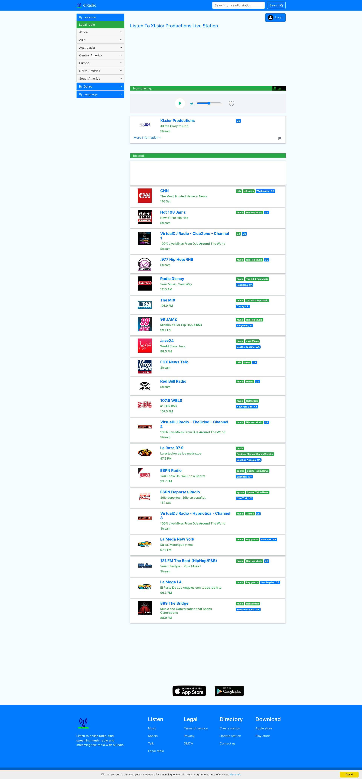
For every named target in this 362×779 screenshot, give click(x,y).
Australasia (87, 47)
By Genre (85, 86)
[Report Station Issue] (280, 138)
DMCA (188, 743)
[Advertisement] (99, 159)
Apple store (263, 728)
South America (89, 78)
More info (235, 774)
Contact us (227, 743)
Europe (84, 63)
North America (89, 71)
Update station (230, 736)
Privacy (189, 736)
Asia (82, 40)
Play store (262, 736)
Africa (83, 32)
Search (275, 5)
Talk (151, 743)
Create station (230, 728)
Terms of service (196, 728)
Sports (153, 736)
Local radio (87, 24)
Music (152, 728)
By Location (87, 17)
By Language (88, 94)
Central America (90, 55)
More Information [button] (146, 137)
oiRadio (89, 5)
